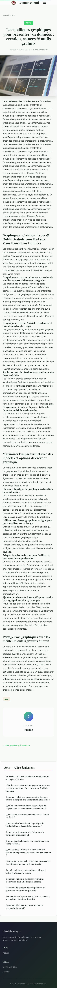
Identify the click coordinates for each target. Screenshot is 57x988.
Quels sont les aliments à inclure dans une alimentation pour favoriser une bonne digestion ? (28, 852)
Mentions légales (10, 967)
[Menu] (44, 3)
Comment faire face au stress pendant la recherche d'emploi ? (24, 906)
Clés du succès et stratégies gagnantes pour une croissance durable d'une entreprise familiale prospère (28, 788)
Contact (6, 971)
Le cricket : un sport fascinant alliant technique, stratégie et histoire (28, 778)
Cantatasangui (29, 3)
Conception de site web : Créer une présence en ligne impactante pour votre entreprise (28, 862)
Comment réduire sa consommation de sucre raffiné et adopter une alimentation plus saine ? (28, 798)
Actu (13, 15)
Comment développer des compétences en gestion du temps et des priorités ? (25, 889)
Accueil (6, 15)
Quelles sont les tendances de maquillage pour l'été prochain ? (27, 842)
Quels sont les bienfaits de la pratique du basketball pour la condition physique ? (25, 824)
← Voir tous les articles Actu (16, 745)
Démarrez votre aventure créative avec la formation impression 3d (25, 833)
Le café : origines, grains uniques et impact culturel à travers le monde (26, 871)
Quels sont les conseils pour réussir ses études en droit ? (27, 816)
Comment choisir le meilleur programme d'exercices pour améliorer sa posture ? (25, 880)
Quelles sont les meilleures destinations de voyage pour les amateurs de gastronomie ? (26, 807)
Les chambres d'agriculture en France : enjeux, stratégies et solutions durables (27, 897)
